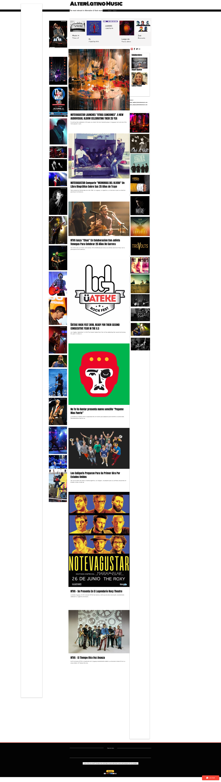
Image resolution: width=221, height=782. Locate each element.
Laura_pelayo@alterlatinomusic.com (138, 104)
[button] (110, 772)
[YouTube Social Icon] (132, 49)
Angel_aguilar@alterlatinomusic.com (138, 102)
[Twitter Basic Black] (137, 49)
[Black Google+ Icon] (140, 49)
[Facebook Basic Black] (134, 49)
